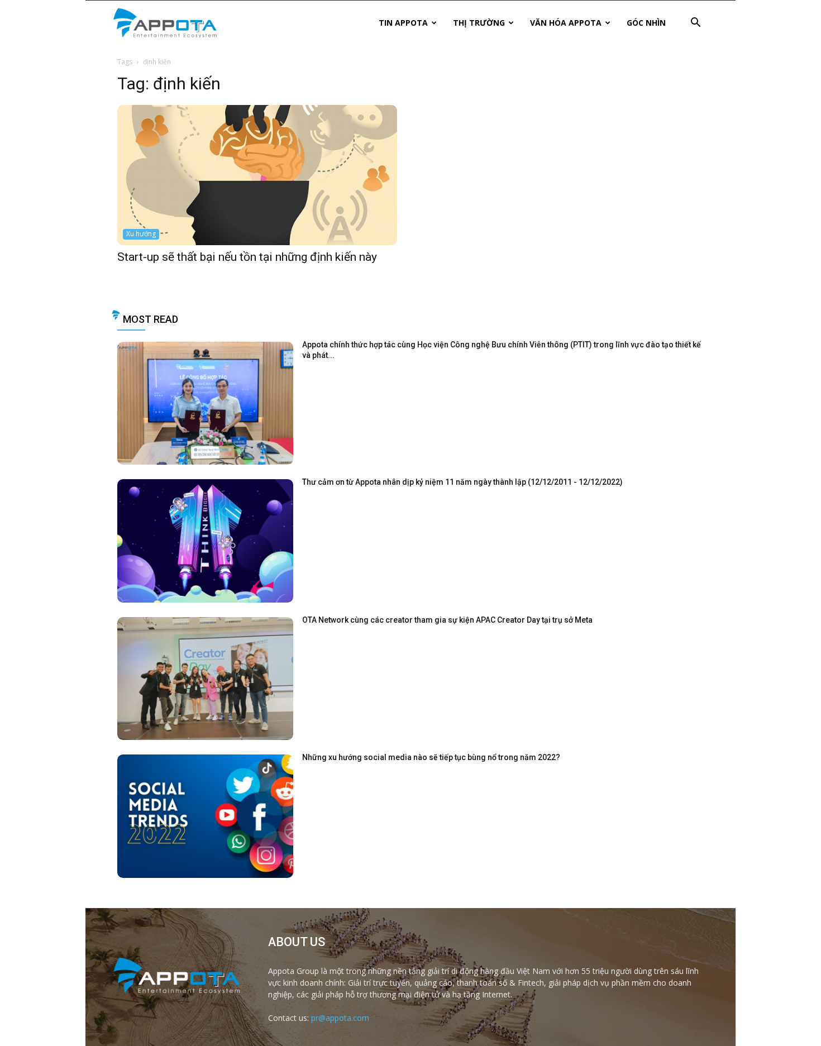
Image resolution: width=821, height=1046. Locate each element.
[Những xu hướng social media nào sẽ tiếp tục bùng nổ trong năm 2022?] (205, 816)
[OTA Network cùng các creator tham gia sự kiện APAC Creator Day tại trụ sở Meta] (205, 679)
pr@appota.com (340, 1017)
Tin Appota (403, 22)
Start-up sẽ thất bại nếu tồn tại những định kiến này (247, 257)
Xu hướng (141, 233)
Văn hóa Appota (566, 22)
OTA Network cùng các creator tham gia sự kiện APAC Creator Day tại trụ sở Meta (447, 619)
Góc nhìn (646, 22)
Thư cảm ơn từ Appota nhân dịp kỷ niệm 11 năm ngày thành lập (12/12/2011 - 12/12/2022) (462, 481)
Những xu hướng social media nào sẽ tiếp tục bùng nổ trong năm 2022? (431, 757)
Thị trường (479, 22)
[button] (695, 23)
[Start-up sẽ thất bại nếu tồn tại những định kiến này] (257, 175)
